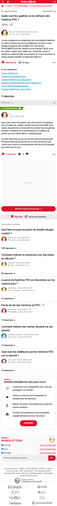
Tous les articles (12, 471)
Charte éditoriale (32, 468)
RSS (21, 471)
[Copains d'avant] (14, 497)
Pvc (11, 25)
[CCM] (42, 487)
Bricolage (7, 453)
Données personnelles (43, 471)
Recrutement (29, 471)
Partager (25, 62)
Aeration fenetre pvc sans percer (16, 89)
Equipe (22, 468)
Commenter (10, 154)
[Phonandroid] (42, 503)
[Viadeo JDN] (42, 497)
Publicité (42, 468)
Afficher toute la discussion (27, 209)
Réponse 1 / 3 (7, 103)
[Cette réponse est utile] (19, 154)
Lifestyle (7, 445)
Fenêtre (4, 25)
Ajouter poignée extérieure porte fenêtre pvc (21, 83)
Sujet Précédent (10, 11)
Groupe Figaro (48, 473)
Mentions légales (36, 473)
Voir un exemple (48, 445)
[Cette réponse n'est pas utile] (27, 154)
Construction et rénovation (41, 6)
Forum (9, 6)
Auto (5, 449)
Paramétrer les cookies (12, 473)
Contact (50, 468)
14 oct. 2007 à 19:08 (22, 34)
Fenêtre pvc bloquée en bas (13, 76)
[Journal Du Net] (14, 492)
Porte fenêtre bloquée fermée (14, 86)
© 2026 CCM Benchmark (28, 476)
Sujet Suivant (48, 11)
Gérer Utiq (25, 473)
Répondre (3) (10, 62)
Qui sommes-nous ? (11, 468)
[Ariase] (14, 502)
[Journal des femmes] (14, 487)
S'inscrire (28, 423)
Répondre (18, 217)
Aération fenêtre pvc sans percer (16, 79)
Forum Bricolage (21, 6)
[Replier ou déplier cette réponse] (54, 103)
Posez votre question (37, 217)
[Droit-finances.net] (42, 492)
